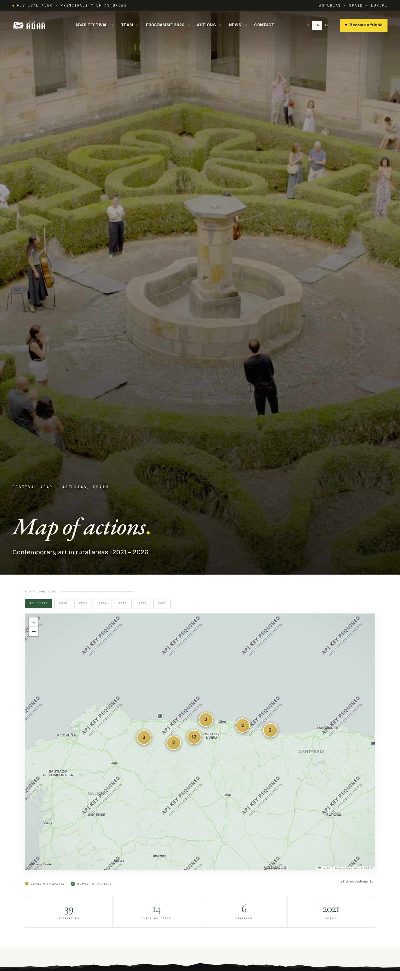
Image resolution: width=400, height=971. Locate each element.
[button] (243, 725)
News (238, 25)
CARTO (368, 868)
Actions (210, 25)
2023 (123, 603)
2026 (63, 603)
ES (307, 25)
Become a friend (363, 25)
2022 (142, 603)
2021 (162, 603)
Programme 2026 (168, 25)
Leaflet (326, 868)
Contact (264, 25)
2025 (83, 603)
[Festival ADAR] (30, 25)
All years (39, 603)
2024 (103, 603)
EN (317, 25)
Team (130, 25)
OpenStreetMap (349, 868)
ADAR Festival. (95, 25)
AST (328, 25)
